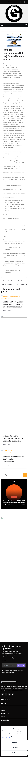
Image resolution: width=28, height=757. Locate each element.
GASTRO (3, 710)
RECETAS (3, 717)
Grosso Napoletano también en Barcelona (13, 284)
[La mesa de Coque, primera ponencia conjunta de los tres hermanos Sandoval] (14, 296)
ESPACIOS (14, 497)
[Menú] (2, 25)
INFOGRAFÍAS (5, 720)
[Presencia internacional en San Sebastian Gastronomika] (14, 451)
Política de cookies (6, 737)
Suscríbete (21, 665)
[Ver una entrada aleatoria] (26, 25)
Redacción (17, 63)
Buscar (25, 475)
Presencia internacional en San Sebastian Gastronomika (13, 459)
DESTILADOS (5, 713)
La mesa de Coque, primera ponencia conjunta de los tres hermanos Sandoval (13, 304)
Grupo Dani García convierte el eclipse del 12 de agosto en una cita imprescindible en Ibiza (14, 503)
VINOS (3, 707)
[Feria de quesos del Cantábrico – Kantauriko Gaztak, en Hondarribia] (14, 317)
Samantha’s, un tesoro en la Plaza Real (13, 281)
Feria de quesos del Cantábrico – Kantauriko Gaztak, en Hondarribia (13, 438)
